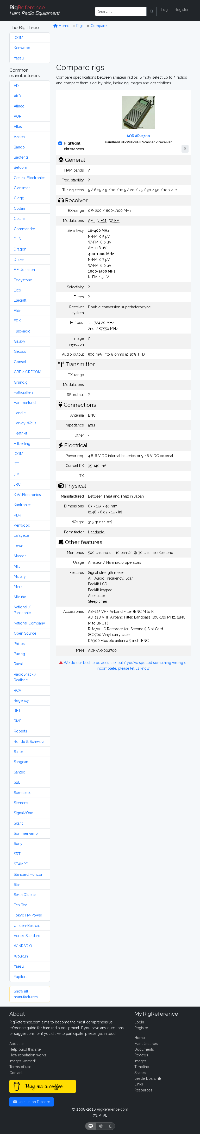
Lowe (18, 546)
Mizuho (20, 597)
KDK (17, 515)
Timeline (141, 1067)
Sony (18, 843)
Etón (17, 311)
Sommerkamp (26, 833)
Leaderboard (145, 1078)
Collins (20, 218)
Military (20, 576)
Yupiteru (21, 977)
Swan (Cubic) (25, 895)
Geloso (20, 351)
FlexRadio (22, 331)
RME (17, 721)
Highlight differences (74, 146)
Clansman (22, 188)
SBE (17, 782)
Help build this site (25, 1049)
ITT (16, 464)
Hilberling (22, 444)
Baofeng (21, 157)
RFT (17, 711)
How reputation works (27, 1055)
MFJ (17, 566)
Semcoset (22, 793)
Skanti (18, 823)
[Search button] (151, 11)
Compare (99, 26)
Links (138, 1084)
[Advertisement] (123, 46)
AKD (17, 96)
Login (166, 10)
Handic (20, 413)
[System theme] (90, 1126)
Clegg (19, 198)
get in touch (107, 1033)
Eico (17, 290)
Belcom (20, 167)
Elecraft (20, 300)
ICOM (18, 38)
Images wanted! (22, 1061)
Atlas (18, 127)
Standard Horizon (28, 874)
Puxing (19, 654)
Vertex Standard (27, 936)
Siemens (21, 803)
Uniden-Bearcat (27, 926)
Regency (21, 700)
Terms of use (20, 1067)
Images (140, 1061)
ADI (17, 86)
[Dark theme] (110, 1126)
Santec (19, 772)
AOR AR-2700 (138, 136)
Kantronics (23, 505)
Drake (18, 259)
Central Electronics (30, 178)
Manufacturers (146, 1044)
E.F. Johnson (24, 270)
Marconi (20, 556)
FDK (17, 321)
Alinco (19, 106)
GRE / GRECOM (27, 372)
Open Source (25, 633)
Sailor (18, 752)
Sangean (21, 762)
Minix (18, 587)
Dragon (20, 249)
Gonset (20, 362)
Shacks (140, 1073)
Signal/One (23, 813)
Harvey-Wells (25, 423)
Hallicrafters (24, 392)
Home (63, 26)
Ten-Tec (20, 905)
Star (17, 884)
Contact (15, 1073)
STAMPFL (22, 864)
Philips (19, 644)
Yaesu (19, 58)
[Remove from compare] (185, 149)
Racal (18, 664)
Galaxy (19, 341)
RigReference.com (112, 1109)
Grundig (21, 382)
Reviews (141, 1055)
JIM (17, 474)
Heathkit (20, 433)
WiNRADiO (23, 946)
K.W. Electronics (27, 495)
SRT (17, 854)
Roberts (20, 731)
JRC (17, 484)
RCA (17, 690)
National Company (29, 623)
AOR (17, 116)
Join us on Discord (33, 1102)
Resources (143, 1090)
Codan (19, 208)
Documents (144, 1049)
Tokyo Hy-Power (28, 915)
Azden (19, 137)
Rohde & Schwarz (29, 741)
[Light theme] (101, 1126)
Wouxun (21, 956)
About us (16, 1044)
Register (182, 10)
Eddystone (23, 280)
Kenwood (22, 48)
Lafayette (21, 535)
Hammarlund (25, 402)
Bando (19, 147)
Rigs (80, 26)
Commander (24, 229)
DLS (17, 239)
